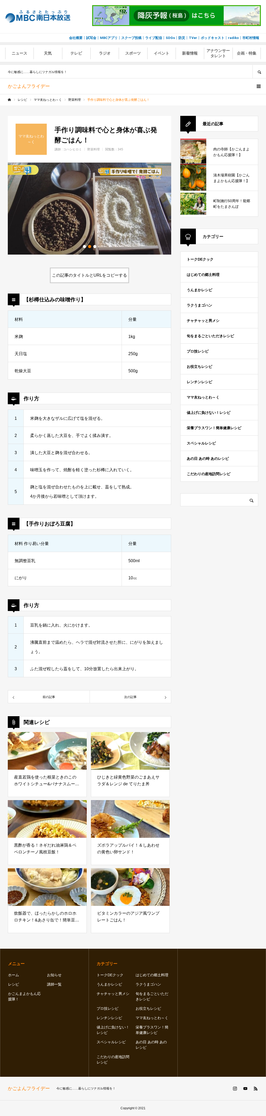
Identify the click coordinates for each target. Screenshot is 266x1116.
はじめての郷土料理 (203, 275)
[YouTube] (245, 1088)
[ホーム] (9, 100)
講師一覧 (54, 984)
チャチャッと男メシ (203, 320)
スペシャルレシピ (201, 443)
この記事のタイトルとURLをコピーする (89, 275)
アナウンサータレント (218, 53)
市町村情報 (250, 38)
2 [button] (89, 246)
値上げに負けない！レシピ (208, 412)
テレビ (76, 53)
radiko (233, 38)
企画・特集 (246, 53)
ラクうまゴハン (199, 305)
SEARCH (259, 71)
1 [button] (84, 246)
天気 (48, 53)
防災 (181, 38)
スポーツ (133, 53)
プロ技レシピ (198, 351)
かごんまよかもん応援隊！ (24, 996)
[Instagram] (234, 1088)
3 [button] (94, 246)
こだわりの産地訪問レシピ (208, 474)
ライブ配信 (153, 38)
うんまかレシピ (199, 290)
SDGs (170, 38)
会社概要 (76, 38)
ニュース (19, 53)
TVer (193, 38)
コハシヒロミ (72, 149)
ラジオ (105, 53)
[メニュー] (258, 86)
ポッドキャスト (212, 38)
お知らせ (54, 975)
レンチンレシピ (199, 382)
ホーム (13, 975)
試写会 (91, 38)
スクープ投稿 (131, 38)
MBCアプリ (109, 38)
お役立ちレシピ (199, 366)
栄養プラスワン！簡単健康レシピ (214, 428)
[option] (89, 209)
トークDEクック (200, 259)
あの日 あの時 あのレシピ (208, 458)
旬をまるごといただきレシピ (210, 336)
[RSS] (255, 1088)
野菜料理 (93, 149)
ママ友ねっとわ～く (203, 397)
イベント (161, 53)
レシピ (13, 984)
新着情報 (190, 53)
